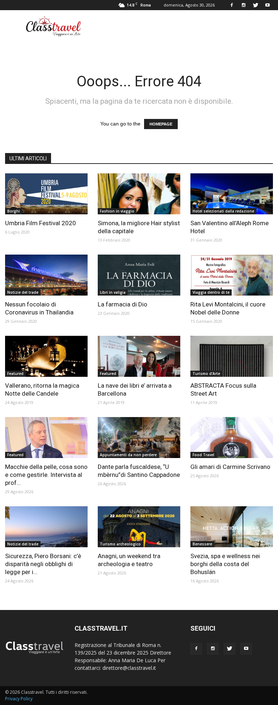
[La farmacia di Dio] (139, 275)
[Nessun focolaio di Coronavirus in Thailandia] (46, 275)
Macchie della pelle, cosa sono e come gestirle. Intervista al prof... (46, 474)
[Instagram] (243, 5)
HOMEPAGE (160, 124)
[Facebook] (231, 5)
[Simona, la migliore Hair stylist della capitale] (139, 193)
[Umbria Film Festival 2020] (46, 193)
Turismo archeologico (120, 544)
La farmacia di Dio (122, 304)
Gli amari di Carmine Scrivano (230, 466)
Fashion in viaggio (117, 211)
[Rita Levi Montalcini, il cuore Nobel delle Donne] (231, 275)
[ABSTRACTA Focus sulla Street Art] (231, 356)
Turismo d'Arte (206, 373)
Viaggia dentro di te (211, 292)
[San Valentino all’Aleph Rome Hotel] (231, 193)
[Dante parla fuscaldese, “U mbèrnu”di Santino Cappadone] (139, 437)
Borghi (13, 211)
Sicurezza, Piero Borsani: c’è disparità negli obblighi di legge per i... (43, 564)
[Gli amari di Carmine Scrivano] (231, 437)
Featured (15, 373)
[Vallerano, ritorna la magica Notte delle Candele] (46, 356)
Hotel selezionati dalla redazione (223, 211)
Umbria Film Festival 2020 (40, 223)
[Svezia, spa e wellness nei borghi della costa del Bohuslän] (231, 526)
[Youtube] (267, 5)
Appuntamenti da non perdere (128, 454)
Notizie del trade (22, 292)
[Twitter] (255, 5)
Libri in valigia (113, 292)
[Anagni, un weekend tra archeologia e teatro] (139, 526)
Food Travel (203, 454)
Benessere (202, 544)
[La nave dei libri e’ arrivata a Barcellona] (139, 356)
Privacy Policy (19, 699)
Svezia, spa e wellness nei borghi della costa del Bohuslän (225, 564)
